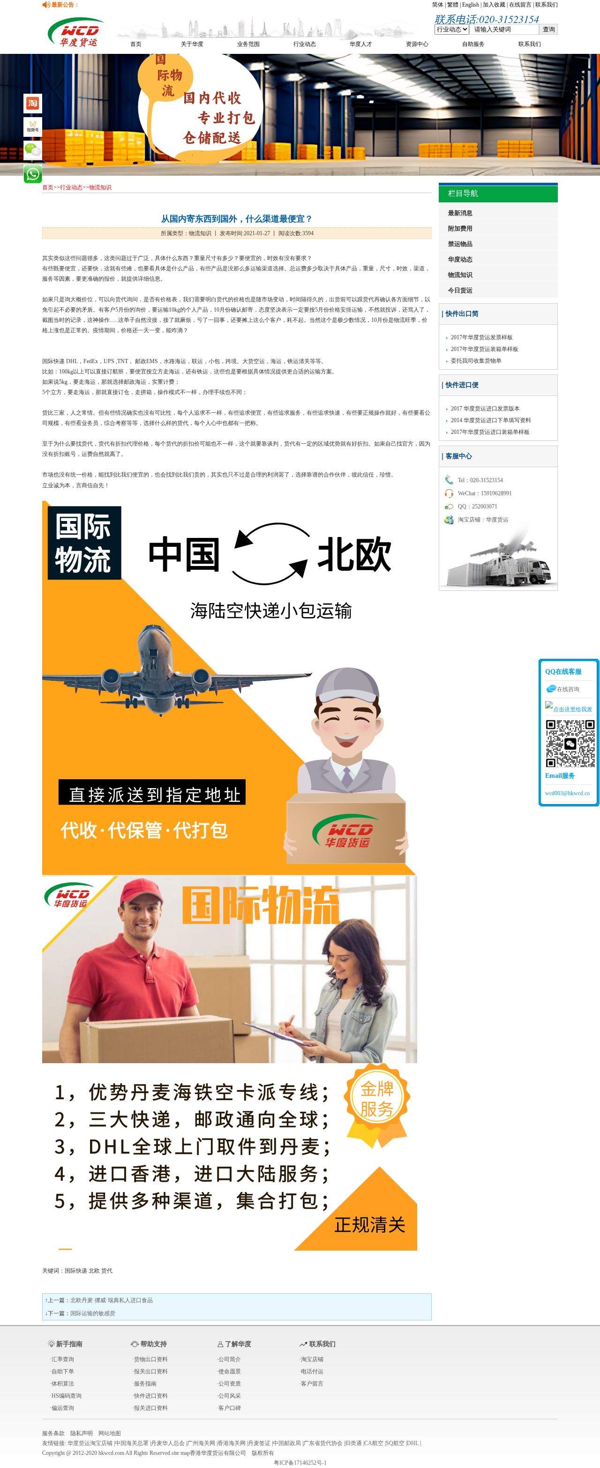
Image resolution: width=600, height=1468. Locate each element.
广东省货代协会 (323, 1443)
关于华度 (192, 44)
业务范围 (248, 44)
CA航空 (373, 1443)
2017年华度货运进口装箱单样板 (490, 432)
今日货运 (460, 290)
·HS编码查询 (66, 1396)
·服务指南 (144, 1383)
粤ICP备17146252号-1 (300, 1463)
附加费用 (460, 228)
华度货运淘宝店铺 (90, 1443)
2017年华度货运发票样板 (482, 337)
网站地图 (109, 1433)
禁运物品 (460, 243)
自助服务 (473, 44)
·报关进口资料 (150, 1408)
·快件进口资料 (150, 1396)
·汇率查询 (62, 1359)
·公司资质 (229, 1383)
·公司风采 (229, 1396)
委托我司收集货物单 (476, 361)
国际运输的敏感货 (92, 1313)
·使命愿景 (229, 1371)
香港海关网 (232, 1443)
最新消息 (460, 212)
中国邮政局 (287, 1443)
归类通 (353, 1443)
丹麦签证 (259, 1443)
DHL (413, 1443)
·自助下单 (62, 1371)
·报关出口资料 (150, 1371)
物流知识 (100, 187)
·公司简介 (229, 1359)
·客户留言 (311, 1383)
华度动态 (460, 259)
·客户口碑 (229, 1408)
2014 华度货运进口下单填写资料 (491, 420)
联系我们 (546, 4)
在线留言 (520, 4)
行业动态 (304, 44)
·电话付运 (311, 1371)
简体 (437, 4)
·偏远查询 (62, 1408)
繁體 (452, 4)
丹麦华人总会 (168, 1443)
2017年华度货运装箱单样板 (484, 349)
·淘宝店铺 (311, 1359)
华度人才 (361, 44)
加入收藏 (494, 4)
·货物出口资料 (150, 1359)
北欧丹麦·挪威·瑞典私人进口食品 (111, 1300)
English (470, 4)
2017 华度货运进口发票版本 (485, 408)
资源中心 (417, 44)
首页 (136, 44)
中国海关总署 (132, 1443)
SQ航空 (395, 1443)
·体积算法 (62, 1383)
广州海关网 (201, 1443)
